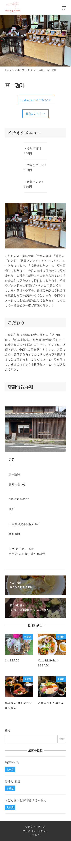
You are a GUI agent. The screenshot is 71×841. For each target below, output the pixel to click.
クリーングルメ (37, 826)
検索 (7, 730)
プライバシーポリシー (35, 831)
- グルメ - (35, 835)
